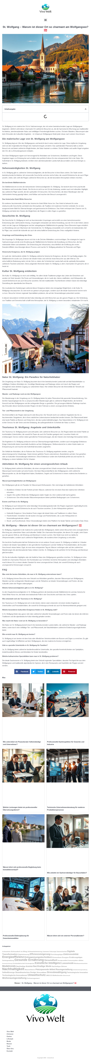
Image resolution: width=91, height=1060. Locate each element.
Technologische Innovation (77, 972)
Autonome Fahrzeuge (49, 951)
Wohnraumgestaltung (14, 978)
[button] (45, 20)
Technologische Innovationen (14, 975)
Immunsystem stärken (75, 960)
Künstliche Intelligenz (48, 963)
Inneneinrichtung (7, 963)
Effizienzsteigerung (40, 954)
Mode (9, 1041)
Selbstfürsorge (8, 972)
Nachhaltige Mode (42, 966)
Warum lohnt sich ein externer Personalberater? (65, 936)
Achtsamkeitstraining (35, 951)
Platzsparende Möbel (45, 969)
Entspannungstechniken (38, 957)
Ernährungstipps (75, 957)
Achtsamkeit (6, 951)
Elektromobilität (70, 954)
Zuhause (10, 1034)
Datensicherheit (62, 951)
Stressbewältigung (57, 972)
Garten (9, 1036)
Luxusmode (67, 963)
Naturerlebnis (30, 969)
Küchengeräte (29, 963)
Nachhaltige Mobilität (24, 966)
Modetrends (9, 966)
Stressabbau (41, 972)
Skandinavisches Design (25, 972)
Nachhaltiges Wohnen (59, 966)
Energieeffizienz (13, 957)
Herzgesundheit (63, 960)
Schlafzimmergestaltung (80, 969)
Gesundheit (50, 960)
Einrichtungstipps (57, 954)
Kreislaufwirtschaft (19, 963)
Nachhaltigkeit (13, 969)
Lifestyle (10, 1039)
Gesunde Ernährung (29, 960)
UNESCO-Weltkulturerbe (54, 975)
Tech (8, 1046)
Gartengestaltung (8, 960)
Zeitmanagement (33, 978)
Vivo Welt (10, 1031)
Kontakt (10, 1051)
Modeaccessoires (80, 963)
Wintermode (66, 975)
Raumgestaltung (64, 969)
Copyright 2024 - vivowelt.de (45, 1057)
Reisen (17, 983)
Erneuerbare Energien (60, 957)
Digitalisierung (23, 954)
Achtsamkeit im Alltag (19, 951)
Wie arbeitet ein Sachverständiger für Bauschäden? (67, 873)
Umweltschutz (37, 974)
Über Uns (10, 1048)
